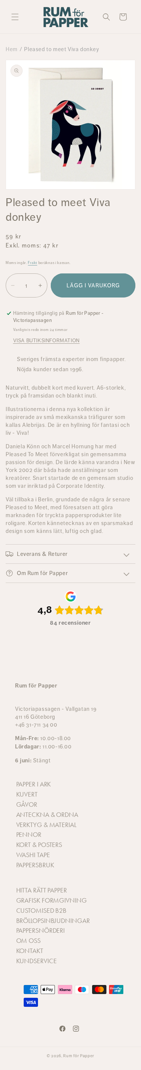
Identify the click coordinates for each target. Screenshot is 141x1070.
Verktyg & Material (46, 825)
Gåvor (27, 804)
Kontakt (29, 951)
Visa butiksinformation (46, 340)
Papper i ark (33, 784)
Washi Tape (33, 855)
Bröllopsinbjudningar (53, 921)
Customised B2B (41, 910)
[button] (15, 17)
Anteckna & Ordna (47, 814)
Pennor (28, 834)
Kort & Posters (39, 845)
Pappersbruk (35, 865)
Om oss (28, 940)
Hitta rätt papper (41, 890)
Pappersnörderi (40, 930)
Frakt (32, 263)
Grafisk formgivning (51, 900)
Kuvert (27, 794)
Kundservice (36, 961)
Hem (12, 49)
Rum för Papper (78, 1055)
